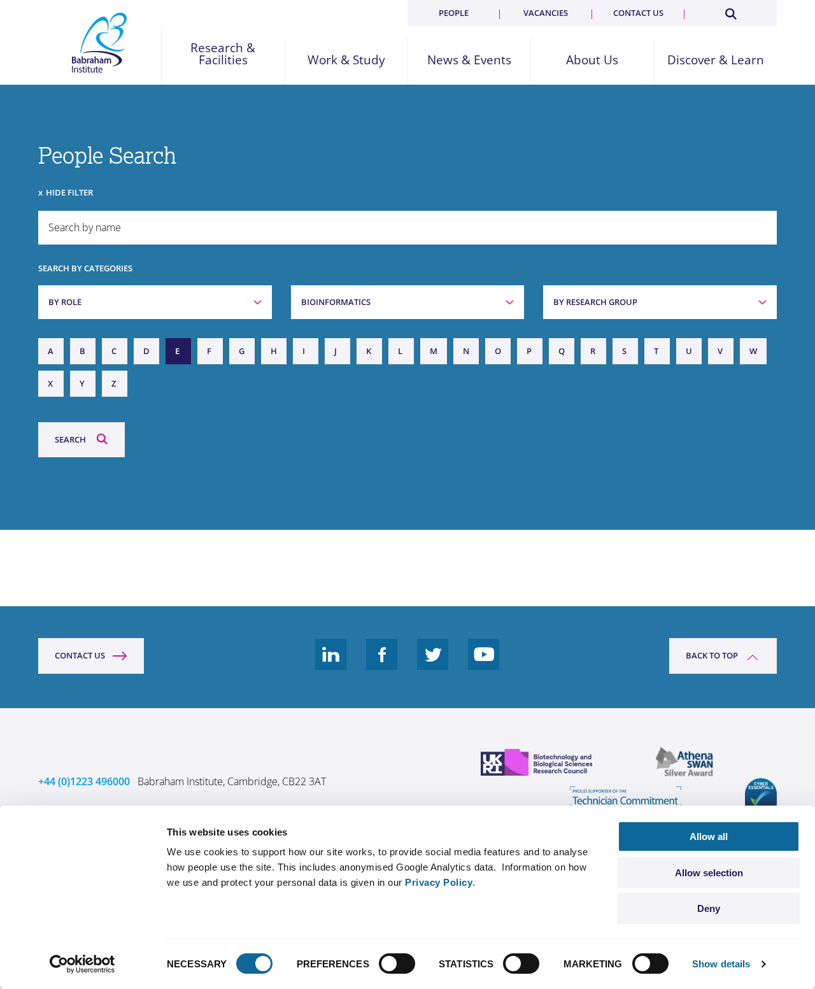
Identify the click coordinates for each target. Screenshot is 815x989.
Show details (721, 963)
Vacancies (545, 12)
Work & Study (346, 60)
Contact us (638, 12)
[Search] (730, 11)
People (454, 12)
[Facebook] (382, 664)
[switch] (397, 963)
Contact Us (80, 655)
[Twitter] (433, 664)
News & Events (469, 60)
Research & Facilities (222, 54)
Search (70, 439)
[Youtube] (484, 664)
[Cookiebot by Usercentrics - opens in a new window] (82, 964)
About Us (592, 60)
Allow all (709, 836)
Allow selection (709, 872)
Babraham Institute (99, 43)
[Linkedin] (331, 664)
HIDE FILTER (69, 192)
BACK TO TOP (712, 655)
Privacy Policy (438, 882)
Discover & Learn (715, 60)
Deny (708, 908)
